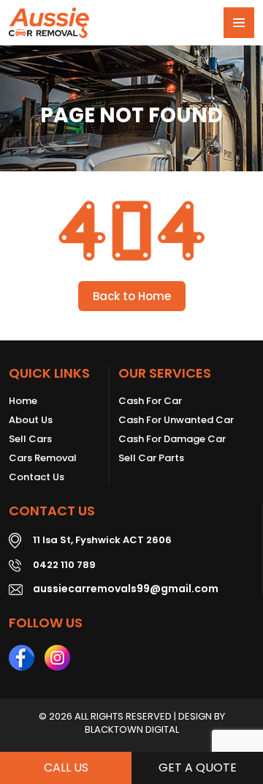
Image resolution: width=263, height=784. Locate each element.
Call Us (66, 767)
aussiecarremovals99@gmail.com (125, 588)
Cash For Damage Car (172, 439)
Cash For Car (150, 401)
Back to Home (132, 296)
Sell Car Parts (151, 458)
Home (23, 401)
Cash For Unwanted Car (176, 420)
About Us (31, 420)
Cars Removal (43, 458)
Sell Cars (30, 439)
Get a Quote (198, 767)
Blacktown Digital (132, 729)
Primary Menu (239, 22)
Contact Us (36, 477)
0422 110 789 (64, 565)
